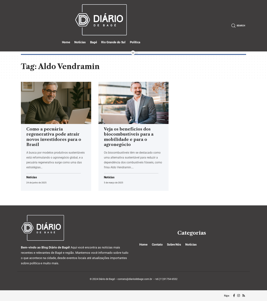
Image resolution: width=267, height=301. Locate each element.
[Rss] (243, 295)
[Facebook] (234, 295)
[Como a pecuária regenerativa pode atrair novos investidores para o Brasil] (56, 103)
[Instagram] (238, 295)
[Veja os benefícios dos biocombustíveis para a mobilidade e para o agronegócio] (133, 103)
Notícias (31, 177)
